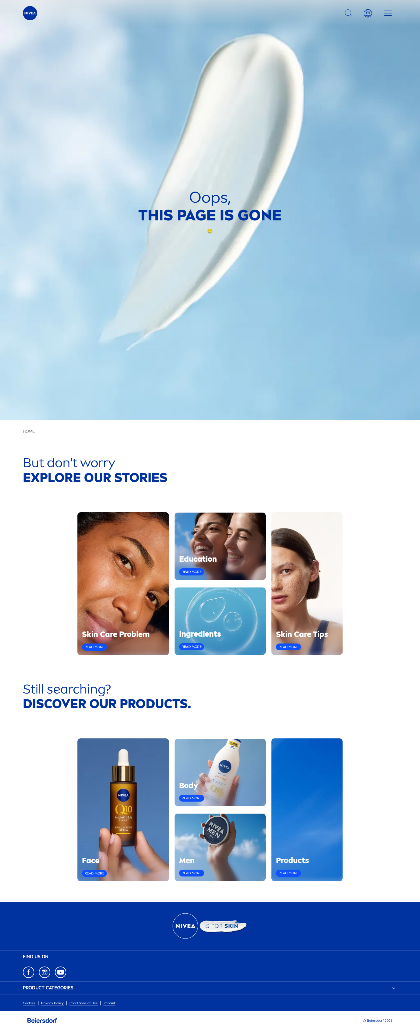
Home (29, 431)
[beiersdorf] (42, 1020)
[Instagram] (44, 972)
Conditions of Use (83, 1003)
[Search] (348, 13)
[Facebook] (28, 972)
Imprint (109, 1003)
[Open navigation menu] (388, 13)
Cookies (29, 1003)
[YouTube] (60, 972)
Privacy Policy (52, 1003)
